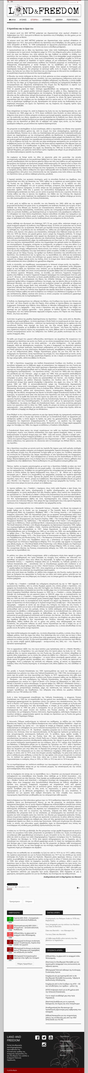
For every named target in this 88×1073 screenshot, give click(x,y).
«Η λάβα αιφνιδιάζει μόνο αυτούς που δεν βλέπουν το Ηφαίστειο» (61, 939)
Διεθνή (59, 19)
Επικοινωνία (65, 1041)
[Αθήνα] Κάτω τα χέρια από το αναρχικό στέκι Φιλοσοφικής (25, 934)
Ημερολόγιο (65, 1046)
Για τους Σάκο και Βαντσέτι (56, 934)
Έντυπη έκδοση (66, 1050)
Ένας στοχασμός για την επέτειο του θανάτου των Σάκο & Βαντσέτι (63, 925)
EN (12, 1)
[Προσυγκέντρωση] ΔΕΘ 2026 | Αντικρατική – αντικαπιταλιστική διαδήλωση (26, 928)
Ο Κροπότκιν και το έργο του (20, 28)
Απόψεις (47, 19)
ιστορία (9, 889)
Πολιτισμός (72, 19)
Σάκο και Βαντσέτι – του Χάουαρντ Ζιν (60, 930)
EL (9, 1)
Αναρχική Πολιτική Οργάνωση (14, 1059)
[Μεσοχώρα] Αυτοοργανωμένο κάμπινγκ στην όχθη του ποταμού (26, 957)
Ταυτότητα (64, 1036)
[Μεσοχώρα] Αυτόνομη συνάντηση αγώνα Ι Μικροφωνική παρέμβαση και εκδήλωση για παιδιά (27, 950)
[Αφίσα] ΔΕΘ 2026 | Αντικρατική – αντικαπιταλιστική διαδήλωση (26, 919)
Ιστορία (34, 19)
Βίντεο (63, 1055)
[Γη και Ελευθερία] (44, 10)
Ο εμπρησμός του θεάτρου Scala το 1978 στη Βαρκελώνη (62, 919)
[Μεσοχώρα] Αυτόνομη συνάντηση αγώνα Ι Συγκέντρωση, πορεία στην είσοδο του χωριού (27, 943)
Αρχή (13, 20)
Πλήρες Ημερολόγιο (24, 964)
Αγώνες (23, 19)
